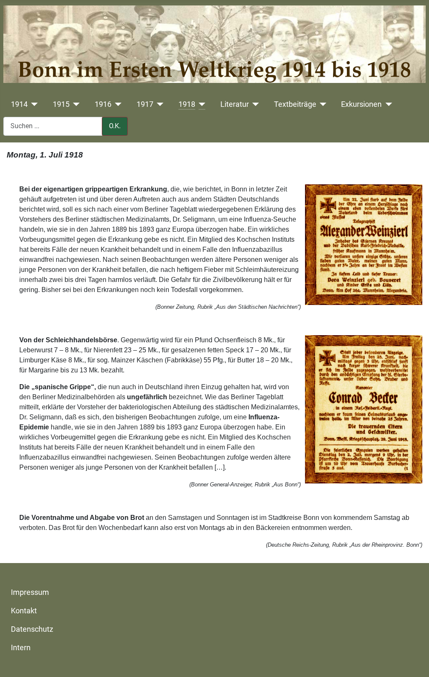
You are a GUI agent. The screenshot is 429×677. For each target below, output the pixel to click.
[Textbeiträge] (321, 104)
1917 (145, 104)
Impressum (30, 592)
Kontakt (24, 611)
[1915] (75, 104)
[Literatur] (254, 104)
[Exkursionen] (387, 104)
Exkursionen (361, 104)
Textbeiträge (295, 104)
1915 (61, 104)
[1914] (33, 104)
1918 (186, 104)
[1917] (158, 104)
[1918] (200, 104)
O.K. (115, 126)
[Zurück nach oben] (414, 661)
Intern (21, 647)
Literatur (234, 104)
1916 (103, 104)
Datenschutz (32, 629)
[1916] (116, 104)
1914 (19, 104)
